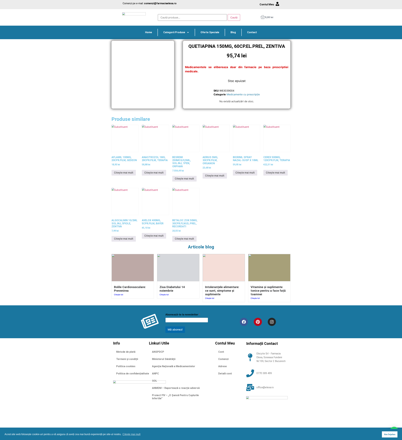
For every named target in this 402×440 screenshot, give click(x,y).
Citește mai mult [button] (131, 434)
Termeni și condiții (127, 359)
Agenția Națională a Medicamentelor (173, 366)
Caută (233, 17)
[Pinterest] (258, 322)
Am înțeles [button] (389, 434)
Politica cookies (125, 366)
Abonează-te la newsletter (182, 314)
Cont (221, 351)
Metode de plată (125, 351)
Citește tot (118, 294)
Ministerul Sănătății (163, 359)
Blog (233, 32)
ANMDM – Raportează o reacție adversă (176, 388)
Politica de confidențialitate (132, 373)
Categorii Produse (174, 32)
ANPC (155, 373)
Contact (252, 32)
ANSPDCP (158, 351)
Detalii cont (225, 373)
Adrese (222, 366)
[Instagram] (272, 322)
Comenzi (223, 359)
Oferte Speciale (210, 32)
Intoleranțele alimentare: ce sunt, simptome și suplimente (222, 290)
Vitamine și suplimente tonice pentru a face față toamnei (268, 290)
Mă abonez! (175, 329)
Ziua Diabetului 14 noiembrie (172, 288)
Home (148, 32)
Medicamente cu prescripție (243, 94)
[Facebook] (244, 322)
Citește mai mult (123, 172)
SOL (154, 380)
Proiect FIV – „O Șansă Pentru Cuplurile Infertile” (175, 397)
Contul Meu (267, 4)
